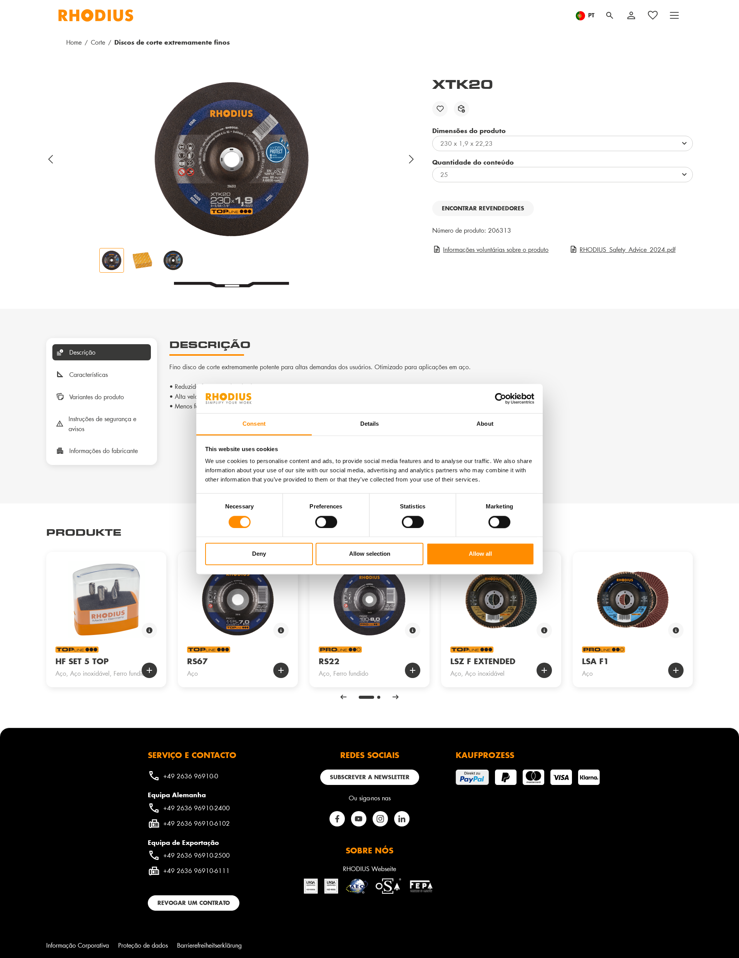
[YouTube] (358, 818)
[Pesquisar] (610, 15)
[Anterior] (50, 159)
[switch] (326, 522)
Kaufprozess (485, 755)
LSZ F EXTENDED (482, 661)
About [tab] (485, 424)
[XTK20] (231, 159)
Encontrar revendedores (483, 208)
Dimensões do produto (469, 130)
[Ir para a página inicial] (96, 15)
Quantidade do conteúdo (473, 162)
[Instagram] (380, 818)
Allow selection (369, 554)
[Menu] (674, 15)
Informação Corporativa (77, 945)
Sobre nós (369, 850)
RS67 (197, 661)
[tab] (101, 352)
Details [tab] (369, 424)
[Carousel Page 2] (378, 697)
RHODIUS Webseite (369, 868)
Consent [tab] (254, 424)
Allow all (480, 554)
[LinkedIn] (402, 818)
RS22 (329, 661)
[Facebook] (337, 818)
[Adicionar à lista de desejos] (440, 109)
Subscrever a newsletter (370, 777)
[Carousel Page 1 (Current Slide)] (366, 697)
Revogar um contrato (193, 902)
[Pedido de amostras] (461, 109)
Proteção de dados (143, 945)
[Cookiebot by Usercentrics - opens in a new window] (500, 398)
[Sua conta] (631, 15)
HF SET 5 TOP (82, 661)
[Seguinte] (411, 159)
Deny (259, 554)
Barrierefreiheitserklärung (209, 945)
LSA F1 (595, 661)
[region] (231, 175)
